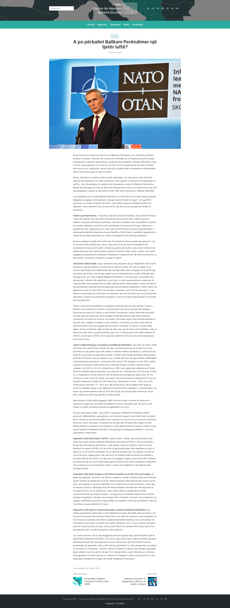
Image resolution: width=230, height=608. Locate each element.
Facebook (110, 603)
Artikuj (114, 36)
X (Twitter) (119, 603)
